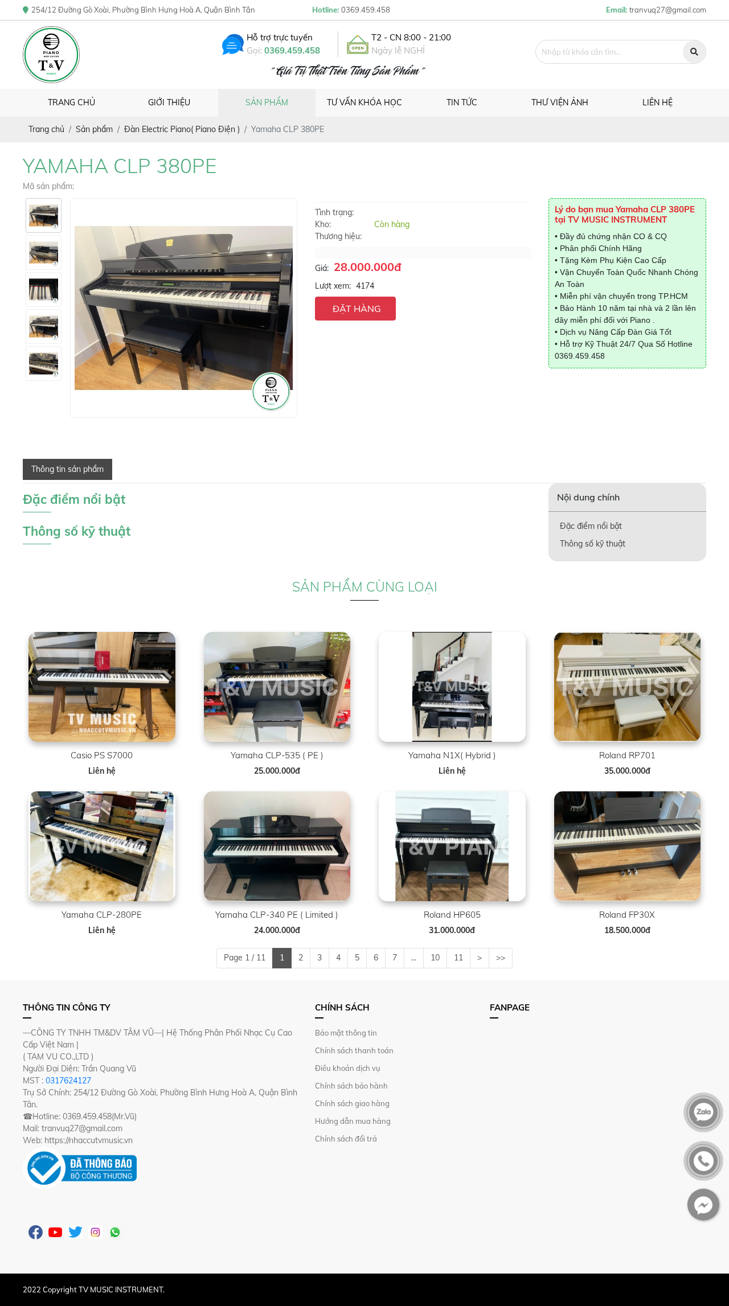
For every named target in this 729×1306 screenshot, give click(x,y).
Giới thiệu (169, 102)
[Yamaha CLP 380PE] (44, 215)
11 (458, 957)
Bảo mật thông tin (346, 1032)
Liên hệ (657, 102)
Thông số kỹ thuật (592, 544)
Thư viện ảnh (559, 102)
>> (500, 957)
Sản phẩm (266, 102)
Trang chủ (71, 102)
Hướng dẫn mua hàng (353, 1121)
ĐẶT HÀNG (357, 308)
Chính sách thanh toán (354, 1050)
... (413, 957)
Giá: (322, 268)
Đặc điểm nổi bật (591, 526)
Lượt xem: (333, 286)
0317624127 (68, 1080)
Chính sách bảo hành (351, 1085)
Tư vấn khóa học (364, 102)
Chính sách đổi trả (346, 1138)
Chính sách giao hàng (352, 1103)
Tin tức (462, 102)
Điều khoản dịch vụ (347, 1068)
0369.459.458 (292, 50)
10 (435, 957)
